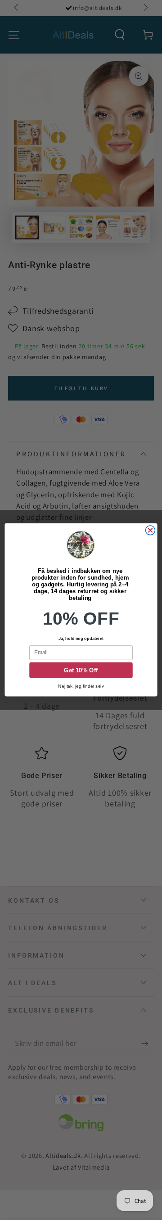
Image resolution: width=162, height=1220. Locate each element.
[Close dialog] (150, 530)
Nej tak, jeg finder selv (81, 686)
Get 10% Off (81, 670)
